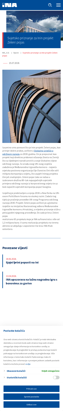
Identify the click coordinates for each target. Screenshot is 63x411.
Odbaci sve (31, 404)
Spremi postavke (31, 396)
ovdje (27, 364)
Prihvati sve (31, 388)
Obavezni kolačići (16, 370)
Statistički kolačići (17, 377)
